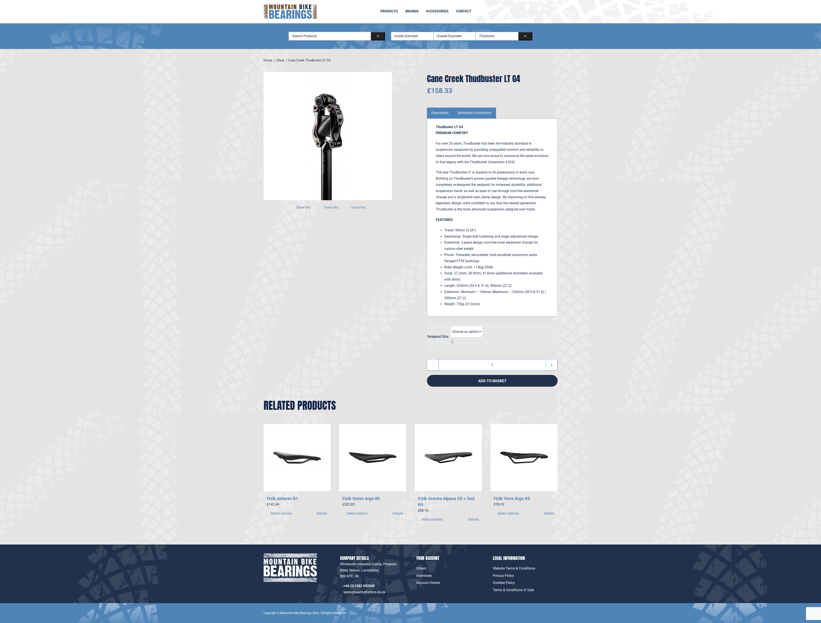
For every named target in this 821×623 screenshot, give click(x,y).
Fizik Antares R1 (282, 498)
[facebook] (545, 610)
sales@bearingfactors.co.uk (365, 592)
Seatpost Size (438, 336)
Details (322, 513)
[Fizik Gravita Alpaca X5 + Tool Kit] (448, 457)
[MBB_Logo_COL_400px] (290, 6)
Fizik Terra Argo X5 (512, 498)
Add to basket (492, 381)
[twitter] (555, 610)
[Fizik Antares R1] (297, 457)
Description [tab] (440, 113)
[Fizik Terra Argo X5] (524, 457)
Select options (281, 513)
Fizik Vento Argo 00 (360, 498)
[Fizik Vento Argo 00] (372, 457)
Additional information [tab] (475, 113)
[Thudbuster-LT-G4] (328, 136)
